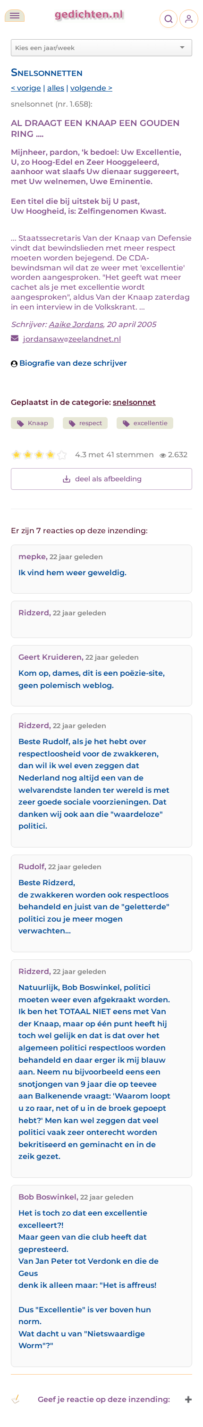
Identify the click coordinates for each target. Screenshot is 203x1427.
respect (90, 423)
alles (55, 88)
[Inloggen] (188, 18)
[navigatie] (15, 15)
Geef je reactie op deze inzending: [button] (104, 1399)
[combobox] (96, 47)
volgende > (91, 88)
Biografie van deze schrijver (72, 363)
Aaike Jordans (76, 324)
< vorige (26, 88)
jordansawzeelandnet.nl (72, 339)
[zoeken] (169, 19)
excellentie (151, 423)
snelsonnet (134, 402)
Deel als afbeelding (108, 478)
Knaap (38, 423)
